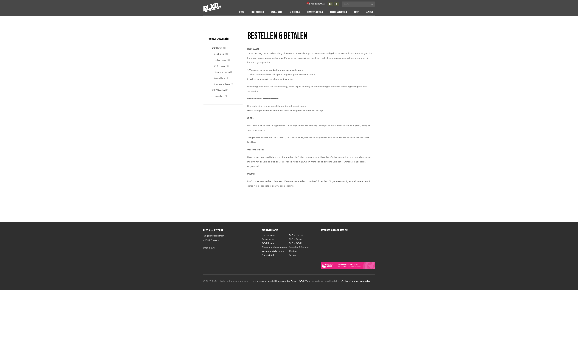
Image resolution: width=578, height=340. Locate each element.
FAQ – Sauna (295, 239)
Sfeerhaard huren (222, 84)
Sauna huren (268, 239)
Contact (293, 251)
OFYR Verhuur (306, 281)
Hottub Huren (220, 60)
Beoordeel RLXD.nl (333, 246)
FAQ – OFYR (295, 243)
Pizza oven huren (222, 72)
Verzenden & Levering (273, 251)
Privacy (292, 255)
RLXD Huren (216, 48)
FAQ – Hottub (296, 235)
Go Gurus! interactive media (355, 281)
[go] (371, 4)
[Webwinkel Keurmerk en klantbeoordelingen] (348, 265)
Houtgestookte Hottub (262, 281)
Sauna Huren (220, 78)
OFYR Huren (219, 66)
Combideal (219, 54)
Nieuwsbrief (268, 255)
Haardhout (219, 96)
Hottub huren (268, 235)
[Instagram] (330, 4)
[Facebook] (336, 4)
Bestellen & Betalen (299, 247)
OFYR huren (268, 243)
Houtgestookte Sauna (286, 281)
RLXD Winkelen (218, 90)
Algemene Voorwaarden (274, 247)
